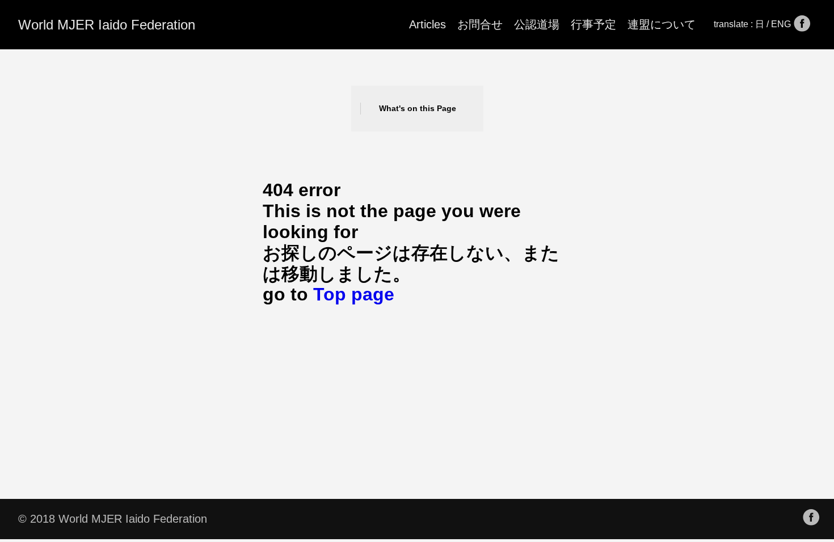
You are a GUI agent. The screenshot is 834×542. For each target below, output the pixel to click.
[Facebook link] (802, 24)
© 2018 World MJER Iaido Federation (112, 519)
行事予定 (593, 24)
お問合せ (480, 24)
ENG (782, 24)
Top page (353, 294)
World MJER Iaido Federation (106, 24)
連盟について (661, 24)
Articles (427, 24)
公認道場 (536, 24)
